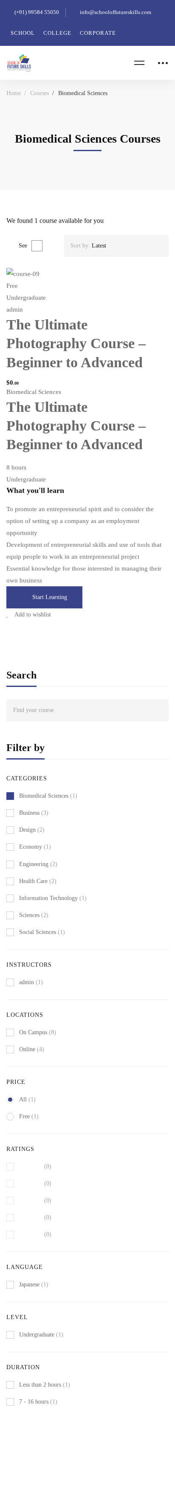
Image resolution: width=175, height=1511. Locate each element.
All (27, 1099)
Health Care (37, 881)
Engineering (38, 864)
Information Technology (53, 898)
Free (29, 1116)
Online (31, 1049)
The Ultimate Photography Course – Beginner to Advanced (76, 343)
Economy (35, 847)
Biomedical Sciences (33, 391)
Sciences (33, 915)
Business (33, 813)
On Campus (37, 1032)
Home (13, 93)
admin (14, 309)
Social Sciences (42, 932)
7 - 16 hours (38, 1401)
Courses (39, 93)
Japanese (33, 1284)
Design (32, 830)
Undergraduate (41, 1334)
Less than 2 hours (44, 1385)
